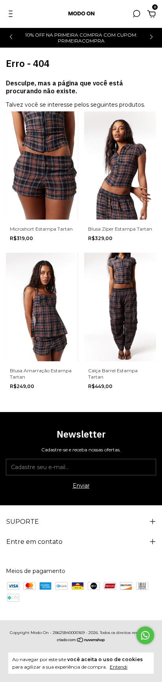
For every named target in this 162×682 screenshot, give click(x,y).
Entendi (118, 667)
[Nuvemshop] (81, 640)
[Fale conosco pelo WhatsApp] (145, 635)
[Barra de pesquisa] (136, 14)
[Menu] (12, 14)
